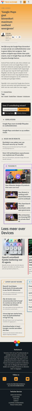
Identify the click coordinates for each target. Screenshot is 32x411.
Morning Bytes (9, 113)
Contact (16, 401)
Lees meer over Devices (13, 231)
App (2, 96)
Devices (8, 8)
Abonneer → (24, 109)
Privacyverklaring (16, 405)
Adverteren (16, 397)
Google (6, 96)
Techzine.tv (12, 166)
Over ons (16, 399)
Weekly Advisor (21, 113)
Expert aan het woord (13, 282)
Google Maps (12, 96)
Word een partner (16, 395)
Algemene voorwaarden (16, 403)
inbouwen (19, 96)
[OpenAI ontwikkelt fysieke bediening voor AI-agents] (13, 247)
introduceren (26, 96)
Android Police (8, 92)
